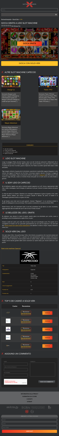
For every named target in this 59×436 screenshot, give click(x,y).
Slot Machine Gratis (29, 4)
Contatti (29, 399)
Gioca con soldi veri (29, 63)
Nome (5, 361)
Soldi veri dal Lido (8, 153)
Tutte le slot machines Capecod (11, 248)
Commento (32, 361)
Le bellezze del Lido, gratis (10, 152)
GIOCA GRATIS (29, 44)
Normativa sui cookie (29, 396)
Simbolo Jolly (34, 278)
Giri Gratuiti (33, 275)
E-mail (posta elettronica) (10, 367)
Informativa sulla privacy (29, 394)
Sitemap (29, 401)
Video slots (33, 265)
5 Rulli (32, 273)
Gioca (47, 313)
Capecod (42, 175)
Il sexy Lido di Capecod (10, 150)
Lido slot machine (8, 149)
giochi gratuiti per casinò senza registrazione (17, 225)
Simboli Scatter (34, 276)
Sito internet (7, 372)
